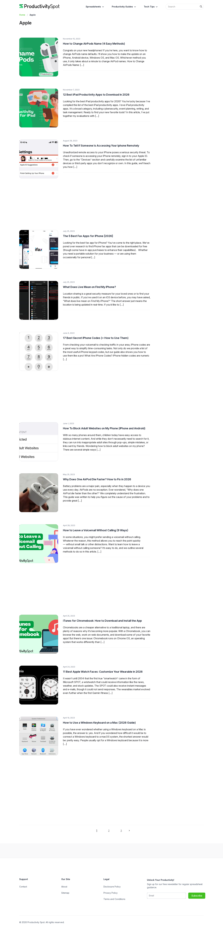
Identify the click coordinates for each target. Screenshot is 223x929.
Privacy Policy (110, 893)
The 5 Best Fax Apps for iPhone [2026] (88, 236)
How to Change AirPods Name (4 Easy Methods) (94, 43)
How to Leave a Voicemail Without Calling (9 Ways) (95, 530)
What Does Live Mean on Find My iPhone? (89, 287)
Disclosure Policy (112, 886)
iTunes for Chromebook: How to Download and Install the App (102, 620)
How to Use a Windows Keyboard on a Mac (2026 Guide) (99, 722)
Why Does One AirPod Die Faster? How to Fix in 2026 (97, 479)
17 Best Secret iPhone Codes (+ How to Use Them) (95, 338)
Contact (23, 886)
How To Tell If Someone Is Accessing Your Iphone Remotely (101, 145)
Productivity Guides (122, 6)
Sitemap (65, 893)
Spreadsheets (93, 6)
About (64, 886)
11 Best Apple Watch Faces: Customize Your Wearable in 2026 (103, 671)
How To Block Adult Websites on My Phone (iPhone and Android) (104, 428)
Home (22, 15)
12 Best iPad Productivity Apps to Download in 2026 (96, 94)
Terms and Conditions (114, 899)
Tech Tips (149, 6)
